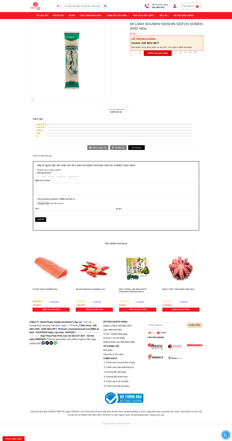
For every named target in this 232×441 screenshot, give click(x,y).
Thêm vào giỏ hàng (157, 53)
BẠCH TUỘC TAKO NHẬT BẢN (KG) (178, 289)
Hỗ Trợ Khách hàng (183, 15)
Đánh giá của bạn (44, 173)
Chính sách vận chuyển (117, 381)
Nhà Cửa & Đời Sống (143, 15)
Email (119, 209)
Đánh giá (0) (116, 112)
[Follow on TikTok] (47, 343)
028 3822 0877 (158, 7)
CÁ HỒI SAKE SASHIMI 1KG (44, 289)
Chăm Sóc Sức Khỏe (117, 15)
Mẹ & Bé (163, 15)
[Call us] (55, 343)
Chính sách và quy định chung (120, 362)
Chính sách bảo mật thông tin (120, 367)
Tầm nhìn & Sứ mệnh (113, 354)
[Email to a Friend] (185, 52)
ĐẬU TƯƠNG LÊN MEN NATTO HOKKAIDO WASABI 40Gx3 (133, 290)
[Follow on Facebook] (43, 343)
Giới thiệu (108, 350)
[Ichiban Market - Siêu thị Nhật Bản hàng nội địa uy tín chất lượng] (40, 6)
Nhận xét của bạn (43, 180)
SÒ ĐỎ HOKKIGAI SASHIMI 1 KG (90, 289)
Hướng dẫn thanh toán (117, 377)
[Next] (201, 282)
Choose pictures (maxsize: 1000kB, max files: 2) (56, 199)
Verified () (120, 147)
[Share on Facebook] (176, 52)
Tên (37, 209)
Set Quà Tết (42, 15)
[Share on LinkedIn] (195, 52)
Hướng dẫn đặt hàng (116, 372)
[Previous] (31, 282)
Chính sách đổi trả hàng (117, 386)
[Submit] (105, 6)
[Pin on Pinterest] (190, 52)
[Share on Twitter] (180, 52)
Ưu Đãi (72, 15)
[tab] (116, 112)
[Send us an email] (51, 343)
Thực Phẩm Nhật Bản (90, 15)
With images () (99, 147)
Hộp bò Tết (58, 15)
